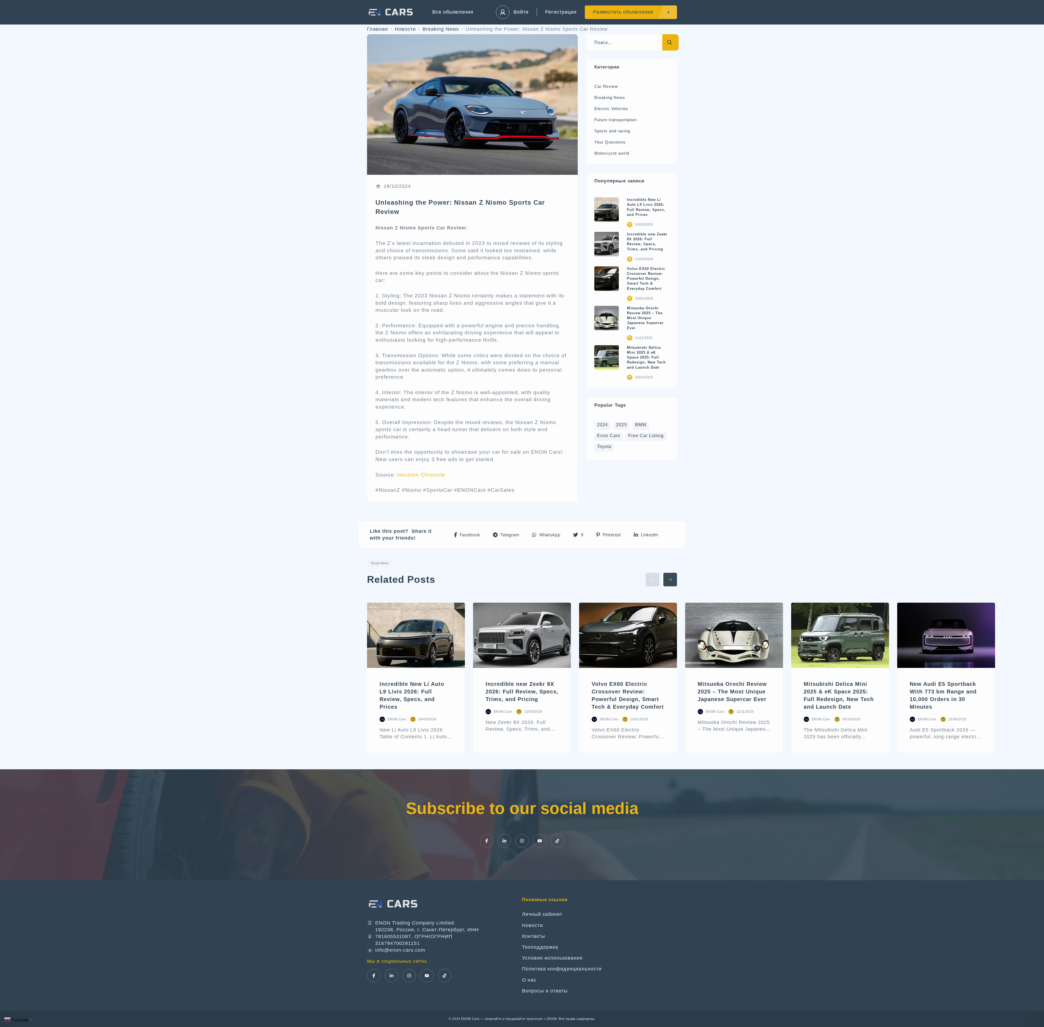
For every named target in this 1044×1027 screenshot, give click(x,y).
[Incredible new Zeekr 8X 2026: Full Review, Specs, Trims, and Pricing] (606, 244)
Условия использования (552, 958)
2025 (621, 424)
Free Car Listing (646, 435)
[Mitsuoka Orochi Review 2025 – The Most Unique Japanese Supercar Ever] (606, 318)
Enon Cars (608, 435)
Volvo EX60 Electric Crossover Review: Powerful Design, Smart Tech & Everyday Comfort (646, 279)
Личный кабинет (542, 914)
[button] (467, 535)
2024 (602, 424)
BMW (641, 424)
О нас (529, 980)
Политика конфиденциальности (562, 969)
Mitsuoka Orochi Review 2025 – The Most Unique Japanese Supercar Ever (645, 318)
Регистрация (561, 12)
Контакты (533, 936)
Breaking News (440, 29)
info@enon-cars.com (400, 950)
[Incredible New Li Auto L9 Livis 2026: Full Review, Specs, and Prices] (606, 209)
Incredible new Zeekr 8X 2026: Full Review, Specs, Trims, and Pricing (647, 241)
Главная (377, 29)
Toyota (604, 446)
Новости (405, 29)
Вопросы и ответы (545, 991)
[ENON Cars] (391, 12)
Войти (521, 12)
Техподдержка (540, 947)
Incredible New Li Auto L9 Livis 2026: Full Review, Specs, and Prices (646, 207)
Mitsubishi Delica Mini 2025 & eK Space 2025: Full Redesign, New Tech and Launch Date (646, 357)
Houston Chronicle (421, 475)
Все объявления (452, 12)
